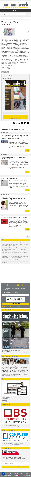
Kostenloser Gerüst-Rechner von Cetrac (14, 259)
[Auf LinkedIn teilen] (22, 123)
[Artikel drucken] (28, 123)
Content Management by (7, 475)
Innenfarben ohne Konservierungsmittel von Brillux (13, 198)
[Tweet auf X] (16, 123)
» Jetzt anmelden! (15, 303)
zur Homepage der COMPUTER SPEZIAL (11, 444)
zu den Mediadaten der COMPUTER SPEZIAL (12, 443)
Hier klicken (17, 299)
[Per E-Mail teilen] (25, 123)
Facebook (13, 375)
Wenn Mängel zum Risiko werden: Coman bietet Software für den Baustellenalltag (15, 257)
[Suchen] (29, 14)
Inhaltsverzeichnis (15, 118)
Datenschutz (20, 473)
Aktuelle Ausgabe (6, 397)
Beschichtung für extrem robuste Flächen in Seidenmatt (13, 158)
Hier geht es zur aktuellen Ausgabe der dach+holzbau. (15, 353)
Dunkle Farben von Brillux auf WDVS (14, 218)
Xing (3, 375)
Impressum (26, 473)
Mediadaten (5, 398)
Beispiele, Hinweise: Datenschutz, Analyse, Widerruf (12, 306)
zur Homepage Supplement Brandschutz (12, 426)
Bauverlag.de (27, 475)
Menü (16, 11)
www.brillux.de (5, 72)
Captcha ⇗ (21, 301)
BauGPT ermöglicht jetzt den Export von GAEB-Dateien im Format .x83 (14, 253)
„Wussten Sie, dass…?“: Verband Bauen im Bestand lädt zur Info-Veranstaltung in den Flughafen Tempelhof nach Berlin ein (15, 244)
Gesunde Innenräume (9, 178)
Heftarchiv (4, 401)
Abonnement (15, 116)
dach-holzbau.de (17, 370)
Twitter (6, 375)
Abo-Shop (4, 400)
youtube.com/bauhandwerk (9, 367)
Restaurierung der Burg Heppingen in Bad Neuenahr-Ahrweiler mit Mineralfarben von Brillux (14, 137)
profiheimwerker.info (7, 374)
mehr (27, 150)
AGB (15, 473)
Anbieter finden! (16, 467)
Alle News (4, 262)
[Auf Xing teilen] (19, 123)
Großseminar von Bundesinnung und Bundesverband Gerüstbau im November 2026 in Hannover (14, 249)
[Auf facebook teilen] (13, 123)
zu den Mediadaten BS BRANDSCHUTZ (11, 425)
